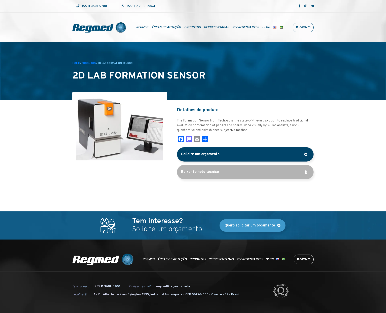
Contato (304, 27)
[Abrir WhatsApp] (376, 303)
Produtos (192, 27)
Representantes (245, 27)
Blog (266, 27)
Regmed (142, 27)
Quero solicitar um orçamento (250, 225)
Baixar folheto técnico (200, 172)
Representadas (216, 27)
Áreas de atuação (166, 27)
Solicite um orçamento (200, 154)
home (76, 63)
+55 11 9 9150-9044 (140, 6)
